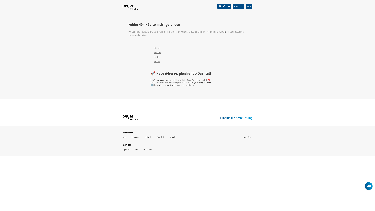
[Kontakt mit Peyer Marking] (228, 6)
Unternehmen (128, 132)
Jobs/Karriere (136, 137)
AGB (136, 149)
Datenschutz (147, 149)
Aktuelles (149, 137)
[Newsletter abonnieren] (224, 6)
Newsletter (161, 137)
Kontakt (222, 31)
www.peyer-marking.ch (185, 85)
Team (124, 137)
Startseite (157, 48)
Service (156, 57)
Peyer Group (248, 137)
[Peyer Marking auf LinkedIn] (219, 6)
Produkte (157, 52)
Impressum (126, 149)
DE (248, 6)
